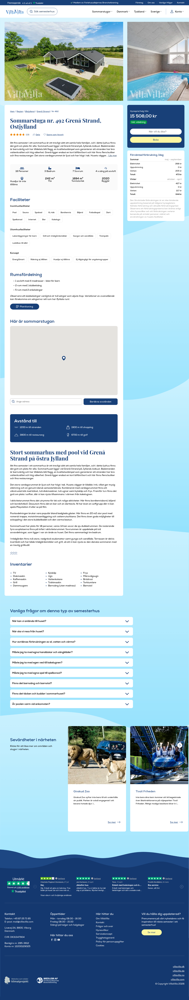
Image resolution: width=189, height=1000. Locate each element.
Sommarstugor (101, 11)
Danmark (122, 11)
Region (20, 111)
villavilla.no (178, 975)
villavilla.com (177, 979)
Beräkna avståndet (100, 401)
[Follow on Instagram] (55, 940)
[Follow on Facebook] (52, 940)
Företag (139, 2)
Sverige (155, 11)
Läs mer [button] (112, 155)
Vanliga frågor (166, 2)
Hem (12, 111)
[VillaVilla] (14, 11)
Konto (178, 11)
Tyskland (139, 11)
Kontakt (180, 2)
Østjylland (30, 111)
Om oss (151, 2)
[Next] (115, 61)
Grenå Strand (43, 111)
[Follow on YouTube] (59, 940)
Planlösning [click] (26, 306)
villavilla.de (178, 970)
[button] (63, 358)
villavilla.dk (178, 966)
